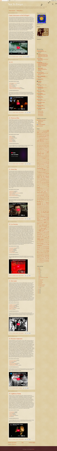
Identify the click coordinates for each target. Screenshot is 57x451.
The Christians (38, 244)
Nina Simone (43, 210)
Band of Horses (45, 139)
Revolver (38, 223)
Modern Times (47, 207)
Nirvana (38, 211)
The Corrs (45, 244)
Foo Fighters (44, 169)
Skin (41, 233)
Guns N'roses (39, 175)
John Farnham (47, 183)
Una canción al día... (41, 105)
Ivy (46, 179)
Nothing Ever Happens (12, 306)
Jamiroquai (41, 180)
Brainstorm (40, 144)
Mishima (45, 207)
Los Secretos (42, 195)
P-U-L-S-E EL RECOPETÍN (41, 124)
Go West (38, 173)
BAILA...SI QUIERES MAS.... (42, 76)
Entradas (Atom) (14, 444)
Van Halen (40, 259)
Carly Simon (45, 147)
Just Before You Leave (12, 304)
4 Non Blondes (45, 130)
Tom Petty (44, 257)
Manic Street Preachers (40, 199)
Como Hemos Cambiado (12, 363)
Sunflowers (38, 238)
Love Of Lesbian (39, 196)
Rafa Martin (44, 220)
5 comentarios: (20, 56)
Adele (42, 131)
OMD (45, 213)
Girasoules (44, 172)
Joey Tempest (41, 183)
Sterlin (42, 236)
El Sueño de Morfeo (41, 162)
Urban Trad (38, 259)
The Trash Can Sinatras (46, 253)
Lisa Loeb (44, 193)
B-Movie (45, 138)
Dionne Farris (46, 159)
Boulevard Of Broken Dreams (13, 195)
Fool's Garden (47, 169)
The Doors (41, 246)
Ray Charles (41, 221)
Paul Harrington (41, 215)
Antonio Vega (41, 136)
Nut (40, 212)
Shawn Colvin (45, 229)
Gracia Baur (40, 173)
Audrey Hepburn (47, 137)
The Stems (40, 251)
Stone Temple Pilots (39, 237)
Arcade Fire (44, 136)
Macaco (43, 198)
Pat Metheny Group (42, 214)
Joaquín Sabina (44, 182)
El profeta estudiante (41, 72)
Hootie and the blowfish (43, 177)
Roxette (45, 224)
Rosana (43, 224)
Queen (45, 219)
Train (44, 258)
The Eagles (44, 246)
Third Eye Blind (47, 255)
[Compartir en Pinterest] (28, 56)
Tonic (45, 257)
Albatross (10, 136)
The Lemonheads (43, 248)
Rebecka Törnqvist (47, 221)
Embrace (43, 164)
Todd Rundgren (41, 257)
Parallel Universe (40, 96)
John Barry (44, 183)
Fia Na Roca (42, 166)
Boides (45, 143)
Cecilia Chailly (44, 148)
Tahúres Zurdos (40, 239)
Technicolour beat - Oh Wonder (41, 91)
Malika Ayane (46, 198)
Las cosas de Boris (40, 115)
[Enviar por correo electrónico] (25, 56)
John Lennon (38, 184)
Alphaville (46, 133)
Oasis (42, 212)
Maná (48, 198)
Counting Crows (40, 153)
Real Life (44, 221)
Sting (48, 236)
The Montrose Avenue (42, 249)
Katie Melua (47, 187)
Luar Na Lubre (46, 196)
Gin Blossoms (40, 172)
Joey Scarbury (38, 183)
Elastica (38, 163)
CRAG (45, 153)
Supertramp (45, 238)
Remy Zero (47, 222)
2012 (38, 289)
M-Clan (42, 198)
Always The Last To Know (13, 308)
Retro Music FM (40, 99)
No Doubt (40, 211)
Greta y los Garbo (39, 174)
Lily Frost (48, 192)
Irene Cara (38, 179)
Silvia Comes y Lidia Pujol (43, 231)
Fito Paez (42, 167)
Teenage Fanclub (40, 240)
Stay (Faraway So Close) (12, 83)
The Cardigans (41, 243)
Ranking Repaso (20, 10)
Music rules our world (41, 90)
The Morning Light (47, 249)
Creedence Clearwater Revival (45, 154)
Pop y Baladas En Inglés (41, 102)
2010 (38, 291)
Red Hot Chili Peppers (40, 222)
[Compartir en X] (28, 112)
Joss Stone (40, 185)
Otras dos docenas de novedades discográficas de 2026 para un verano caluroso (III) (42, 70)
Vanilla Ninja (46, 259)
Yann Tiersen (47, 261)
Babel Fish (41, 139)
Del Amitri (43, 158)
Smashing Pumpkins (39, 234)
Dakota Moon (47, 155)
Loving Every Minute (12, 415)
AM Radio (48, 133)
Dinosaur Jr (44, 159)
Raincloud (10, 413)
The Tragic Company (42, 253)
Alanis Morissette (44, 132)
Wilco (41, 261)
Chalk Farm (45, 149)
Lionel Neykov (38, 193)
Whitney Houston (39, 261)
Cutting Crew (42, 155)
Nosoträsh (38, 212)
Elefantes (45, 163)
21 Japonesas (38, 130)
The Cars (45, 243)
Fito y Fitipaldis (46, 167)
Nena (37, 210)
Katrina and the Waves (39, 188)
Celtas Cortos (42, 149)
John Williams (42, 184)
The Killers (39, 248)
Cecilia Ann (41, 148)
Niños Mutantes (47, 210)
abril (39, 273)
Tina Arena (42, 256)
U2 (48, 258)
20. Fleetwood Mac (14, 118)
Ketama (46, 188)
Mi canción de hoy (40, 121)
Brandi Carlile (42, 144)
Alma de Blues (11, 361)
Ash (41, 137)
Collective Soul (39, 152)
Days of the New (41, 157)
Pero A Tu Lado (11, 250)
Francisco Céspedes (39, 170)
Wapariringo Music (40, 114)
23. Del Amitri (13, 281)
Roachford (43, 223)
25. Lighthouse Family (15, 393)
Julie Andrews (42, 186)
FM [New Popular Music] (39, 169)
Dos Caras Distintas (12, 252)
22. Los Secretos (13, 224)
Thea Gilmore (43, 255)
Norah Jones (47, 211)
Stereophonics (39, 236)
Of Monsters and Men (42, 213)
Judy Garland (47, 185)
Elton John (39, 164)
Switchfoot (47, 238)
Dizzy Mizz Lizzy (43, 160)
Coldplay (47, 151)
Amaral (38, 134)
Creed (40, 154)
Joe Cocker (47, 182)
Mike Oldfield (38, 207)
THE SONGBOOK (40, 93)
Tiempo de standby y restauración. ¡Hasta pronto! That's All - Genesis (43, 73)
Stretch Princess (43, 237)
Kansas (45, 187)
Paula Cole (47, 215)
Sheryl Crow (41, 230)
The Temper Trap (45, 252)
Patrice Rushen (46, 214)
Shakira (40, 229)
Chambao (48, 149)
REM (45, 222)
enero (39, 287)
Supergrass (42, 238)
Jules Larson (38, 186)
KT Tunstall (48, 188)
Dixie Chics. (40, 160)
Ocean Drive (11, 414)
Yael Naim (45, 261)
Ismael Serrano (44, 179)
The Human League (42, 247)
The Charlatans (47, 243)
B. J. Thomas (47, 138)
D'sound (45, 155)
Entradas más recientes (12, 442)
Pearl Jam (42, 216)
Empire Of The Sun (46, 164)
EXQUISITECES (40, 62)
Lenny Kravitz (43, 191)
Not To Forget (15, 4)
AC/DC (40, 131)
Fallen (10, 362)
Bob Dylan (44, 143)
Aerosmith (44, 131)
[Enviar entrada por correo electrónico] (23, 56)
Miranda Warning (42, 207)
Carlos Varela (38, 147)
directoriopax (40, 81)
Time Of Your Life (11, 191)
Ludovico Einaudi (39, 197)
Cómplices (47, 152)
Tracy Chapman (42, 258)
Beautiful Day (11, 86)
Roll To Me (10, 309)
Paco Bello (48, 213)
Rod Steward (40, 224)
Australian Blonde (42, 138)
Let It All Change (11, 412)
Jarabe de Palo (45, 180)
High (10, 416)
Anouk (46, 135)
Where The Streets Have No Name (14, 87)
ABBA (48, 130)
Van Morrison (43, 259)
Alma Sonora (43, 133)
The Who (41, 255)
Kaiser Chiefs (42, 187)
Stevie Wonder (45, 236)
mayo (39, 272)
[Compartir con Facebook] (27, 56)
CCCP (38, 148)
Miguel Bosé (42, 206)
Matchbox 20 (40, 201)
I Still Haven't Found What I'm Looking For (15, 88)
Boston (37, 144)
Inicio (23, 442)
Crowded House (39, 155)
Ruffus (46, 224)
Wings (42, 261)
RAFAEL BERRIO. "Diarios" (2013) (42, 51)
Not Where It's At (11, 305)
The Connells (42, 244)
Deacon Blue (44, 157)
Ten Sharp (48, 240)
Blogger (33, 449)
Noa (43, 211)
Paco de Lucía (38, 214)
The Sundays (41, 252)
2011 (38, 290)
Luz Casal (47, 197)
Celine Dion (38, 149)
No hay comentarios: (21, 112)
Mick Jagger (40, 206)
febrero (40, 276)
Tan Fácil (10, 251)
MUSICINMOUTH (40, 58)
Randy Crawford (47, 220)
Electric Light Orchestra (41, 163)
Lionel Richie (41, 193)
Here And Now (11, 307)
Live (46, 193)
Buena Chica (11, 249)
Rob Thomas (45, 223)
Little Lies (10, 137)
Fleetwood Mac (40, 168)
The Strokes (43, 251)
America (40, 134)
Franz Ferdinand (47, 170)
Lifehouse (48, 191)
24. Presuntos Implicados (15, 339)
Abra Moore (38, 131)
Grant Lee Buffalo (44, 173)
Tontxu (47, 257)
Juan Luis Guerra (44, 185)
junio (39, 271)
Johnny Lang (45, 184)
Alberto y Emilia (40, 133)
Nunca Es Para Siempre (12, 360)
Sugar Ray (48, 237)
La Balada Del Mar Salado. (41, 108)
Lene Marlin (38, 191)
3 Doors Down (42, 130)
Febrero (40, 166)
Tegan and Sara (44, 240)
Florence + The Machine (46, 168)
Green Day (47, 173)
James (39, 180)
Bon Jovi (48, 143)
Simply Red (44, 232)
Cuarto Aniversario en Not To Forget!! (19, 15)
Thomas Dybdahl (39, 256)
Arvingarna (39, 137)
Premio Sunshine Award (42, 218)
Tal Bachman (45, 239)
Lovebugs (43, 196)
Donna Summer (47, 160)
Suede (46, 237)
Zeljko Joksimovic (42, 262)
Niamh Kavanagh (40, 210)
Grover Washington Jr (46, 174)
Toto (38, 258)
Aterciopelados (43, 137)
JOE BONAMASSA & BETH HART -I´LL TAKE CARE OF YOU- (42, 88)
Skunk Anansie (44, 233)
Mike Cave (48, 206)
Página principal (12, 10)
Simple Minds (41, 232)
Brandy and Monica (47, 144)
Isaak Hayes (41, 179)
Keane (44, 188)
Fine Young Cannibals (46, 166)
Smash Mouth (47, 233)
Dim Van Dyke (41, 159)
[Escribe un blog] (26, 56)
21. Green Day (13, 169)
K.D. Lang (46, 186)
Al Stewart (41, 132)
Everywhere (11, 141)
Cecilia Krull (47, 148)
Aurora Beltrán (38, 138)
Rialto (40, 223)
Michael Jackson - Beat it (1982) (42, 100)
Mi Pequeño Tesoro (12, 364)
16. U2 (11, 62)
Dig (39, 159)
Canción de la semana (40, 97)
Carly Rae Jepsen (42, 147)
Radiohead (41, 220)
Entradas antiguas (32, 442)
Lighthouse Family (39, 192)
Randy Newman (38, 221)
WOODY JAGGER (40, 68)
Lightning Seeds (45, 192)
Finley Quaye (38, 167)
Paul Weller (44, 215)
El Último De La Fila (46, 162)
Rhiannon (10, 140)
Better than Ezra (40, 140)
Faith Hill (38, 166)
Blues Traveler (40, 143)
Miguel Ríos (45, 206)
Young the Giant (38, 262)
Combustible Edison (44, 152)
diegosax (39, 53)
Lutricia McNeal (43, 197)
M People (39, 198)
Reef (43, 222)
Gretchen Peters (42, 174)
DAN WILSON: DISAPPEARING (42, 94)
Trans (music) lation (40, 112)
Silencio (39, 84)
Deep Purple (40, 158)
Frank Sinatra (43, 170)
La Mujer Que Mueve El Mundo (13, 365)
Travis (46, 258)
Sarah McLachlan (43, 225)
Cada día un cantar (40, 111)
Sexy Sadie (43, 228)
